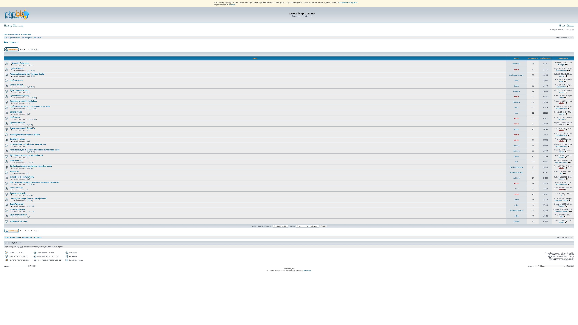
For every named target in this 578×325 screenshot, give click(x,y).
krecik (561, 92)
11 (32, 98)
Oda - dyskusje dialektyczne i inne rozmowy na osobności (34, 182)
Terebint (561, 206)
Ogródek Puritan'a (17, 123)
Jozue (516, 200)
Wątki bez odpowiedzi (12, 34)
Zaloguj (9, 26)
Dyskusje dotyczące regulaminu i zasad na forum (31, 166)
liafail (561, 217)
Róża (516, 107)
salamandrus (561, 87)
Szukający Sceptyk (516, 75)
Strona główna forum (12, 38)
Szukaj (571, 26)
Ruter (516, 80)
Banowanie (14, 171)
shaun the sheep (561, 163)
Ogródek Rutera (16, 80)
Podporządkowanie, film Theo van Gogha (27, 74)
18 (35, 108)
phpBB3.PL (307, 270)
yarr (516, 113)
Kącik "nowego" (16, 188)
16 (30, 108)
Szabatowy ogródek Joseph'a (22, 128)
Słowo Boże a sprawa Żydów (22, 177)
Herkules (516, 102)
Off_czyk (561, 119)
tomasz (561, 152)
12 (35, 98)
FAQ (563, 26)
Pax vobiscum (561, 70)
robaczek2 (516, 64)
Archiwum (37, 38)
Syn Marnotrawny (516, 167)
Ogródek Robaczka (20, 63)
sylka (516, 205)
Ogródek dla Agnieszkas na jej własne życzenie (30, 106)
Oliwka (561, 98)
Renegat (561, 65)
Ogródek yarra (16, 112)
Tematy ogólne (27, 38)
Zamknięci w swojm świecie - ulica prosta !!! (28, 199)
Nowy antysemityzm (18, 215)
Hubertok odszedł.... (18, 209)
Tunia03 (516, 221)
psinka (561, 76)
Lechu (516, 86)
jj (561, 195)
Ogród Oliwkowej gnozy (20, 96)
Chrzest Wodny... (17, 85)
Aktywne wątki (26, 34)
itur (516, 162)
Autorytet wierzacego (19, 90)
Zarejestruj (19, 26)
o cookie (232, 5)
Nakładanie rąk (16, 161)
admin (516, 70)
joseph (516, 129)
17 (32, 108)
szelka (561, 114)
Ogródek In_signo (17, 139)
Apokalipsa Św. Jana (18, 221)
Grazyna (516, 91)
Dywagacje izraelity (18, 193)
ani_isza (516, 145)
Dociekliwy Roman (561, 200)
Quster (516, 156)
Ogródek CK (15, 117)
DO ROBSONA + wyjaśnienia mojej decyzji (28, 144)
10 (30, 98)
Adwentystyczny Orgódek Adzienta (25, 135)
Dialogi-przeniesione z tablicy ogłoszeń (26, 155)
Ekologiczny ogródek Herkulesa (23, 101)
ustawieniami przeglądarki (348, 2)
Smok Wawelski (561, 108)
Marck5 (561, 157)
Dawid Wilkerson (17, 204)
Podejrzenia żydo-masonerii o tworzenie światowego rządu (34, 150)
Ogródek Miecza (16, 69)
